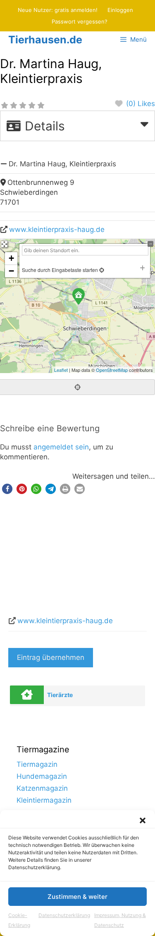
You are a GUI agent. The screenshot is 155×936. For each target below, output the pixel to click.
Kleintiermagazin (44, 800)
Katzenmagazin (42, 788)
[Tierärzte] (27, 694)
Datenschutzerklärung (64, 915)
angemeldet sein (61, 447)
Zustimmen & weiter (77, 897)
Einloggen (120, 10)
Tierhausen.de (45, 39)
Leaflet (61, 369)
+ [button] (11, 258)
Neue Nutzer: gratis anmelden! (58, 10)
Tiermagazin (37, 764)
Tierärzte (60, 694)
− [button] (11, 271)
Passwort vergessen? (79, 21)
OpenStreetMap (112, 369)
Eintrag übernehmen (50, 657)
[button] (142, 820)
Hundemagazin (42, 776)
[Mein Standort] (101, 269)
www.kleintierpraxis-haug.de (57, 229)
